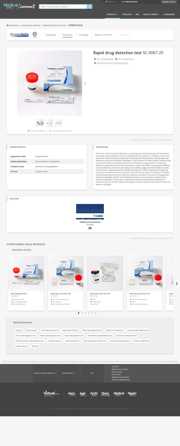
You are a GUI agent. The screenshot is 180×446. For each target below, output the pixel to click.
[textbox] (63, 6)
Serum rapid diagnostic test (25, 335)
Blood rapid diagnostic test (92, 330)
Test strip (35, 346)
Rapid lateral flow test (70, 330)
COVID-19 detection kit (141, 341)
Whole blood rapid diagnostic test (100, 335)
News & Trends (150, 14)
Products (111, 14)
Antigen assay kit (21, 346)
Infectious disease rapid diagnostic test (29, 341)
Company (50, 34)
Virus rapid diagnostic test (74, 335)
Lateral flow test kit (72, 341)
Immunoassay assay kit (49, 330)
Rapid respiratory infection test (94, 341)
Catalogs (127, 14)
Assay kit (18, 330)
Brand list (115, 366)
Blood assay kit (31, 330)
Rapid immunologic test (114, 330)
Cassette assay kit (54, 341)
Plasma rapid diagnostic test (50, 335)
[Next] (85, 83)
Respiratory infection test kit (126, 335)
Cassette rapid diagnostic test (138, 330)
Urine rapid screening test (119, 341)
